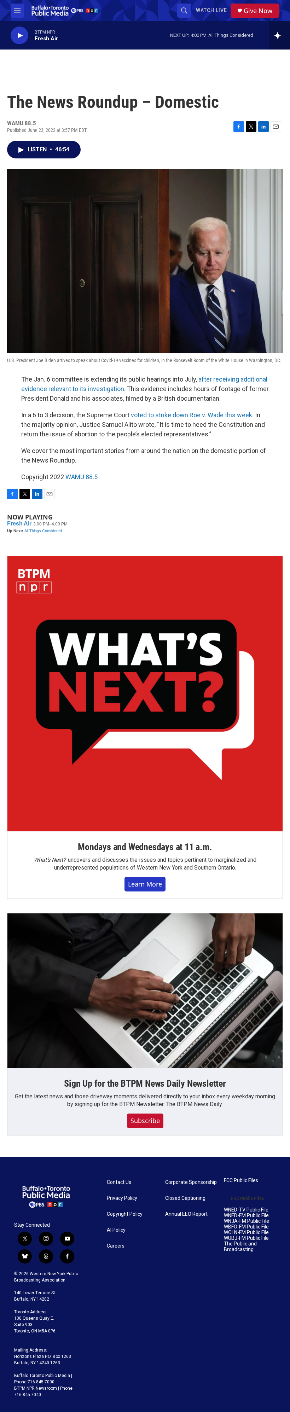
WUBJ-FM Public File (246, 1238)
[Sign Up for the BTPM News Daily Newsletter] (145, 990)
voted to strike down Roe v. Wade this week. (192, 415)
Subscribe (145, 1120)
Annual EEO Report (186, 1214)
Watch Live (211, 10)
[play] (19, 35)
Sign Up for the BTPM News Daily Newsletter (145, 1083)
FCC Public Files (241, 1180)
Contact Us (119, 1182)
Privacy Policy (122, 1198)
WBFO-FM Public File (246, 1227)
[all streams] (279, 35)
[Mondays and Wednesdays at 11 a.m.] (145, 693)
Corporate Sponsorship (191, 1182)
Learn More (145, 884)
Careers (115, 1246)
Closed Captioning (185, 1198)
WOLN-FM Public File (246, 1232)
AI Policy (116, 1230)
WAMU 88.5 (81, 477)
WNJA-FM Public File (246, 1221)
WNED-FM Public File (246, 1215)
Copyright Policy (125, 1214)
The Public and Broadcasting (240, 1246)
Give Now (258, 10)
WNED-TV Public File (246, 1210)
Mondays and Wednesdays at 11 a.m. (145, 847)
